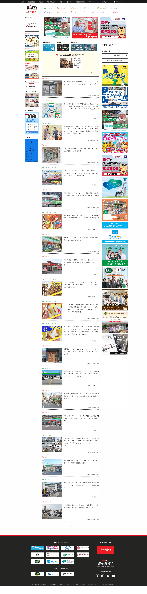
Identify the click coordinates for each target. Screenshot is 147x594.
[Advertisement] (115, 382)
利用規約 (83, 584)
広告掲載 (75, 584)
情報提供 (61, 584)
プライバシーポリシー (94, 584)
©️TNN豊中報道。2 (107, 584)
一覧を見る (92, 72)
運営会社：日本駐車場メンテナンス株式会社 (44, 584)
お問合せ (68, 584)
